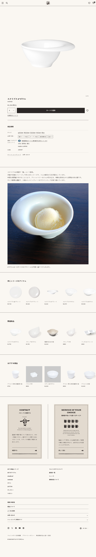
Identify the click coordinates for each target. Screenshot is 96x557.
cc (43, 132)
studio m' (10, 476)
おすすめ (10, 486)
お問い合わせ (26, 154)
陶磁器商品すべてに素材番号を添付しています (34, 141)
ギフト (9, 483)
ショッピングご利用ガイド (15, 519)
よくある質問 (11, 511)
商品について (11, 506)
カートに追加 (50, 110)
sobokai (10, 479)
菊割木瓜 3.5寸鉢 (49, 342)
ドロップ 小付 (67, 342)
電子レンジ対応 (23, 137)
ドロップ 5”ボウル (31, 342)
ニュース (51, 476)
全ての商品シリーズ (13, 469)
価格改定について (54, 479)
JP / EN (85, 528)
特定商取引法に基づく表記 (43, 535)
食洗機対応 (43, 137)
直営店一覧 (52, 472)
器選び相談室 (11, 502)
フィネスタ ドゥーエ (87, 342)
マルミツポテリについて (56, 469)
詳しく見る (62, 450)
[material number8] (19, 141)
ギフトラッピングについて (14, 154)
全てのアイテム (12, 472)
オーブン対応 (34, 137)
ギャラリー (11, 490)
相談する (14, 450)
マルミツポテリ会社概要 (14, 535)
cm (20, 132)
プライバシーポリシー (28, 535)
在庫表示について (13, 115)
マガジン (10, 493)
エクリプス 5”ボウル (13, 342)
